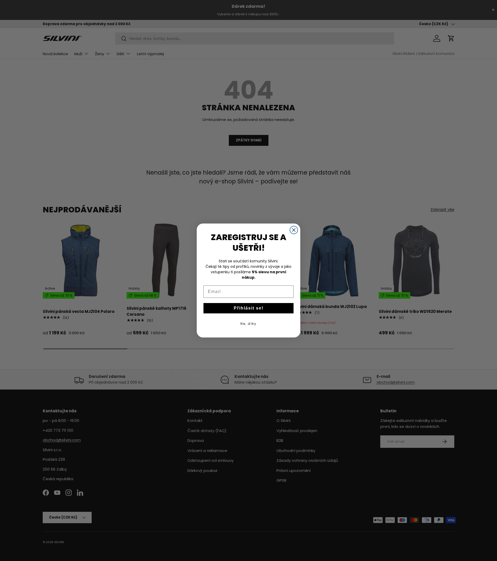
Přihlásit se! (249, 308)
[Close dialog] (294, 230)
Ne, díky (248, 323)
